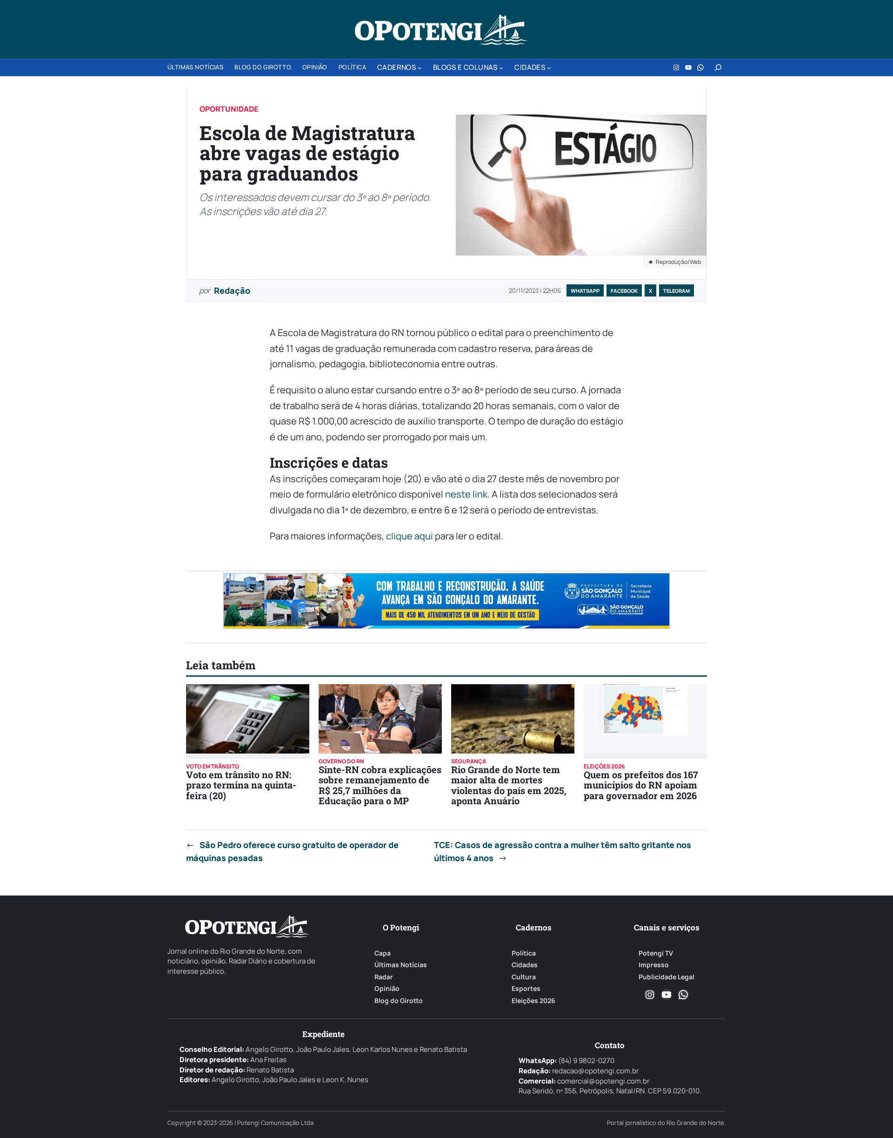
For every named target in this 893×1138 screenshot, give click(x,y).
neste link (466, 494)
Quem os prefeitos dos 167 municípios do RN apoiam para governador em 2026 (641, 784)
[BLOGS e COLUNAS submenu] (501, 68)
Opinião (387, 988)
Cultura (524, 977)
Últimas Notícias (400, 965)
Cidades (525, 965)
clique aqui (409, 536)
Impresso (654, 965)
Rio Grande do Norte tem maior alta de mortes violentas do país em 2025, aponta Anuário (508, 785)
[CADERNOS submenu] (420, 68)
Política (524, 953)
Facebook (624, 290)
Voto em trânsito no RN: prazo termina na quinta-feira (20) (241, 784)
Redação (232, 290)
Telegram (676, 290)
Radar (383, 977)
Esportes (526, 988)
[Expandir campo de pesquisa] (718, 67)
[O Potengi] (441, 29)
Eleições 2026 (533, 1001)
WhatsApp (585, 290)
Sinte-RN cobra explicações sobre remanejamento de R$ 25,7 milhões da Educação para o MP (380, 785)
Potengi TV (656, 953)
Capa (382, 953)
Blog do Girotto (398, 1001)
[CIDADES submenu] (549, 68)
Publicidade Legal (666, 977)
